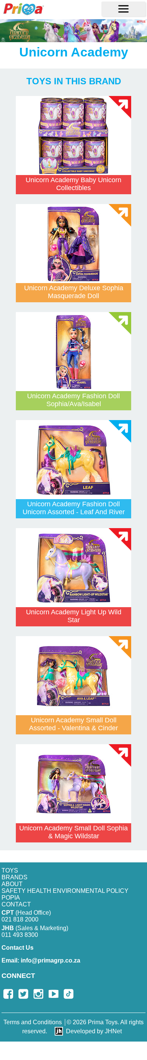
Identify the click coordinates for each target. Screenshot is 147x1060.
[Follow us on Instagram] (38, 994)
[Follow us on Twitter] (23, 994)
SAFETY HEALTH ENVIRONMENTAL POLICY (65, 891)
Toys (10, 870)
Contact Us (18, 947)
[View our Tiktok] (69, 994)
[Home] (24, 9)
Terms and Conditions (32, 1022)
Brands (15, 877)
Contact (16, 904)
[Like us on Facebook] (8, 994)
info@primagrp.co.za (41, 960)
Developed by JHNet (94, 1031)
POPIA (11, 897)
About (12, 884)
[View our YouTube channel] (53, 994)
